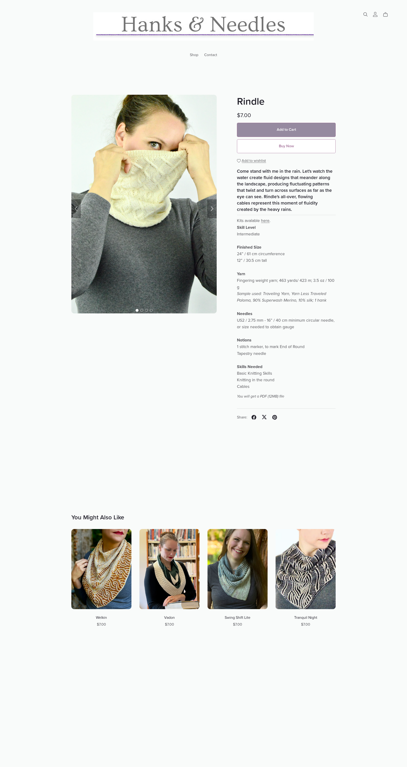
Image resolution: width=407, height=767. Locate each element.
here (265, 220)
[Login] (375, 14)
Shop (194, 55)
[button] (76, 208)
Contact (210, 55)
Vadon (169, 617)
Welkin (101, 617)
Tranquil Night (305, 617)
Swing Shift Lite (237, 617)
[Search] (365, 14)
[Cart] (387, 14)
